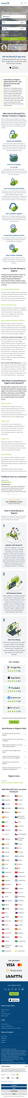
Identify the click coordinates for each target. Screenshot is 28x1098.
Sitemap (3, 1042)
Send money (14, 722)
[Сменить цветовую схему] (22, 3)
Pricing (3, 1011)
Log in (10, 9)
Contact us (14, 994)
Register (17, 9)
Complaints (4, 1038)
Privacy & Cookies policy (7, 1026)
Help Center (4, 1036)
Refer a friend (4, 1016)
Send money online (5, 1014)
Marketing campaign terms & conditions (11, 1028)
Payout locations (5, 1009)
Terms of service (5, 1024)
